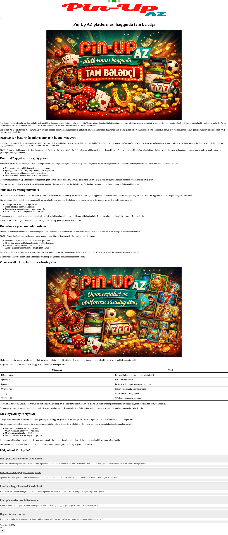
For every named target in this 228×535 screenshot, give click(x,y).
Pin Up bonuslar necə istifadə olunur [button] (20, 500)
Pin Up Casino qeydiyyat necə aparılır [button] (20, 472)
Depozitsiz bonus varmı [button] (12, 514)
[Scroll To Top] (1, 528)
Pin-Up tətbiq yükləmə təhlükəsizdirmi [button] (21, 486)
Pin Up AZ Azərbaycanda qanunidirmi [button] (21, 458)
